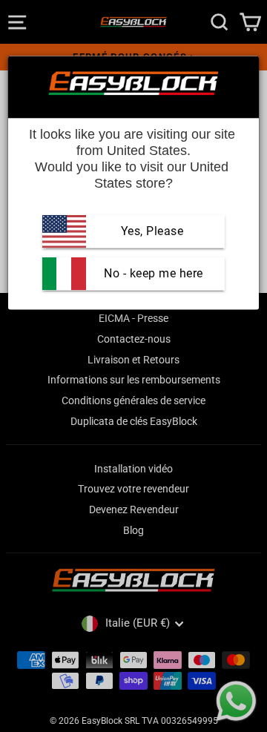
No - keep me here (152, 273)
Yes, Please (152, 231)
